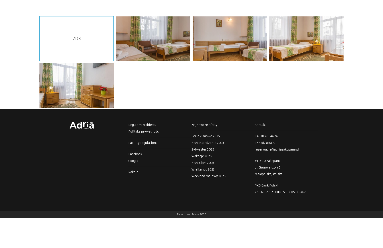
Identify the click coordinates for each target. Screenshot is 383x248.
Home (242, 5)
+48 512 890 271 (266, 143)
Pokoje (325, 5)
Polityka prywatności (144, 131)
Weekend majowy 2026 (209, 176)
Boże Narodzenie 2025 (208, 143)
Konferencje (282, 5)
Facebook (135, 154)
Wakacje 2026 (202, 156)
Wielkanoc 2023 (203, 169)
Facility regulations (142, 143)
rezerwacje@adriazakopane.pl (277, 149)
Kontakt (373, 5)
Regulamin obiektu (142, 125)
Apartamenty (348, 5)
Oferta (260, 5)
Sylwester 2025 (203, 149)
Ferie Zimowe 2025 (206, 136)
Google (133, 161)
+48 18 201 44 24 (266, 136)
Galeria (305, 5)
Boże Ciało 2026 (203, 163)
